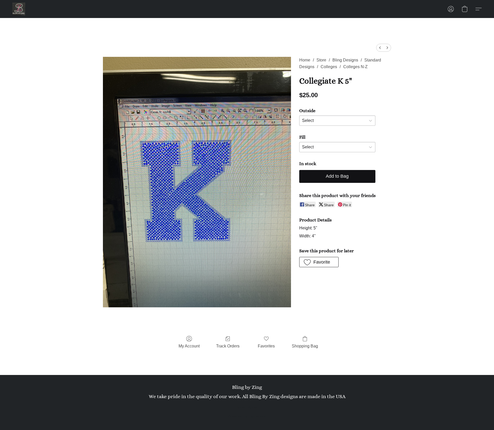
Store (321, 60)
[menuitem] (380, 47)
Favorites (266, 346)
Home (304, 60)
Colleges (329, 67)
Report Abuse (247, 407)
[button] (18, 9)
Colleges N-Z (355, 67)
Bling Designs (345, 60)
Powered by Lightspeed (247, 416)
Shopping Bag (305, 346)
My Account (189, 346)
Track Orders (228, 346)
